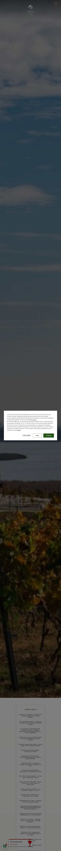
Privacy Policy (33, 419)
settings (19, 430)
